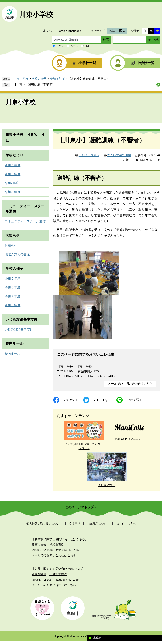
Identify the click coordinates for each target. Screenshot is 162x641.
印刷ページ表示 (89, 155)
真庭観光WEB (106, 485)
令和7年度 (12, 183)
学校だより (14, 155)
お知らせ (13, 235)
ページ (74, 45)
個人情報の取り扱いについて (44, 523)
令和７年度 (12, 296)
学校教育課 (56, 544)
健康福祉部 (39, 574)
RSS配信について (98, 523)
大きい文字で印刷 (119, 155)
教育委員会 (39, 544)
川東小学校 (36, 14)
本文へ (47, 30)
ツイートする (102, 400)
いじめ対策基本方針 (22, 319)
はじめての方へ (126, 523)
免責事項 (74, 523)
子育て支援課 (58, 574)
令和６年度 (12, 174)
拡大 (122, 31)
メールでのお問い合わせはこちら (130, 383)
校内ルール (14, 343)
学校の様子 (39, 78)
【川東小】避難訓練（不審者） (34, 84)
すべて (60, 45)
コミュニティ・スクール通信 (25, 221)
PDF (87, 45)
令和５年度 (57, 78)
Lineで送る (134, 400)
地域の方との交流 (17, 254)
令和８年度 (12, 192)
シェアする (70, 400)
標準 (112, 30)
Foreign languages (69, 30)
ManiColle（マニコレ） (129, 438)
